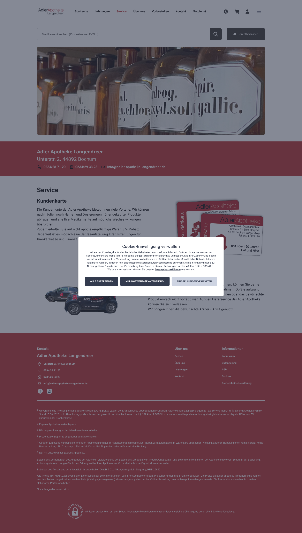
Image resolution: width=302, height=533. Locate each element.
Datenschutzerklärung (168, 269)
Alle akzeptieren (101, 281)
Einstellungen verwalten (194, 281)
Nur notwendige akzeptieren (145, 281)
